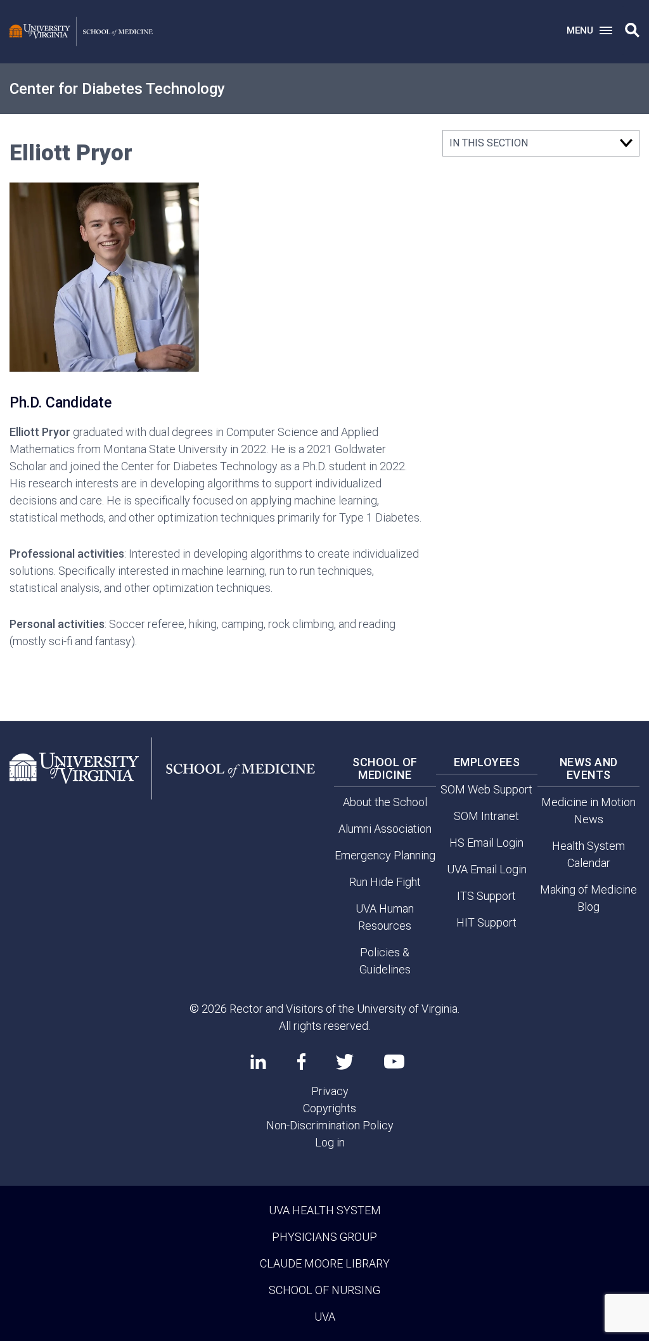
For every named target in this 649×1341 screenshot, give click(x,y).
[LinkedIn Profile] (258, 1061)
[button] (632, 30)
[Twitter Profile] (345, 1062)
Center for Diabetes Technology (117, 89)
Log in (330, 1142)
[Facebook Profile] (301, 1061)
